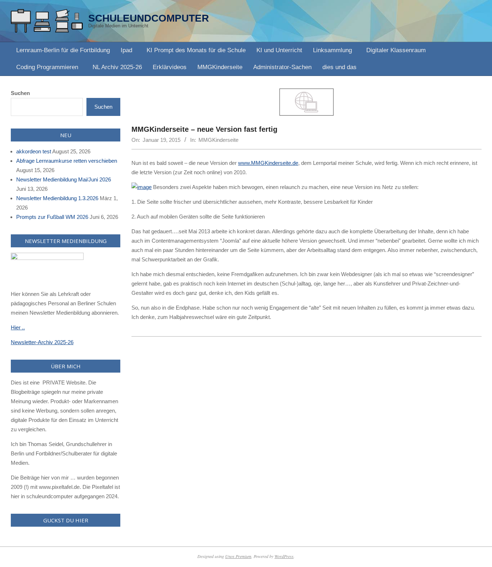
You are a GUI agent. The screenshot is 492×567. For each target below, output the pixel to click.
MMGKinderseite (218, 140)
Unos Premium (238, 556)
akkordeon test (33, 151)
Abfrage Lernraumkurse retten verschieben (66, 161)
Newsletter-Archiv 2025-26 (42, 342)
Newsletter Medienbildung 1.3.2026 (57, 198)
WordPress (284, 556)
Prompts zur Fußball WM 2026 (52, 217)
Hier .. (18, 327)
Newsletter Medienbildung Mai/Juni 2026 (63, 179)
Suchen (20, 93)
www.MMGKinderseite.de (268, 163)
